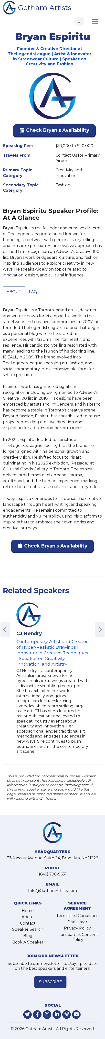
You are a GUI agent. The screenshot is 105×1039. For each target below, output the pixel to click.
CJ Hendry (29, 633)
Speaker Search (27, 929)
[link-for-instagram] (47, 1014)
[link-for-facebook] (37, 1014)
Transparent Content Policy (77, 937)
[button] (54, 131)
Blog (27, 935)
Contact (28, 923)
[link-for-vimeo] (66, 1014)
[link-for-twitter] (27, 1014)
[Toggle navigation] (95, 21)
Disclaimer (77, 922)
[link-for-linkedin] (56, 1014)
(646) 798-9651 (52, 874)
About (14, 291)
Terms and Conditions (77, 915)
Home (28, 910)
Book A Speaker (27, 942)
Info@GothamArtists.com (52, 890)
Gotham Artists (44, 7)
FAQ (33, 291)
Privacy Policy (77, 928)
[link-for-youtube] (76, 1014)
